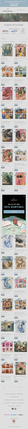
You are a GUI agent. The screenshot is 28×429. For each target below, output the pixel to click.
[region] (14, 3)
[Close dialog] (24, 196)
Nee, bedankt (14, 216)
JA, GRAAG (14, 211)
